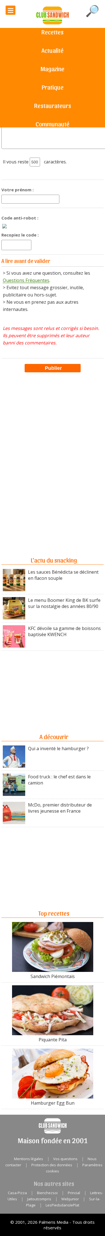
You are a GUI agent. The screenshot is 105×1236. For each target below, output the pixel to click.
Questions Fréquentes (26, 280)
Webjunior (70, 1198)
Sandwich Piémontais (53, 976)
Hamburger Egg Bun (52, 1103)
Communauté (52, 123)
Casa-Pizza (17, 1192)
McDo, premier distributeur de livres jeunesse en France (60, 808)
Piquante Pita (53, 1040)
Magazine (52, 68)
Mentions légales (28, 1158)
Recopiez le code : (20, 235)
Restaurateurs (52, 105)
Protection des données (51, 1164)
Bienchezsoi (47, 1192)
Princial (74, 1192)
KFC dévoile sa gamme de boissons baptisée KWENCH (64, 631)
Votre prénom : (17, 189)
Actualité (52, 50)
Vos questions (65, 1158)
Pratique (53, 87)
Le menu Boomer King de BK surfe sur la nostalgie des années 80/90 (64, 603)
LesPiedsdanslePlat (62, 1205)
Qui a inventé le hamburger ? (58, 748)
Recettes (52, 31)
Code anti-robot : (19, 218)
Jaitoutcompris (39, 1198)
